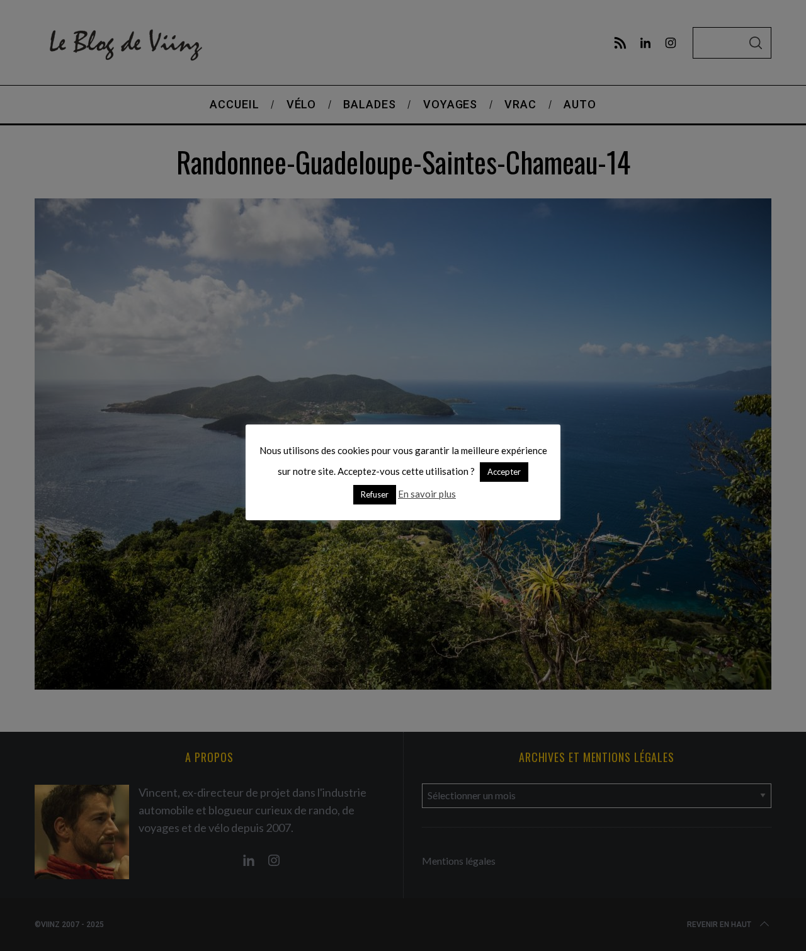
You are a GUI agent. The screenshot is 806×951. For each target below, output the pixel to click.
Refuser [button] (375, 494)
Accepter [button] (504, 472)
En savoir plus (427, 493)
